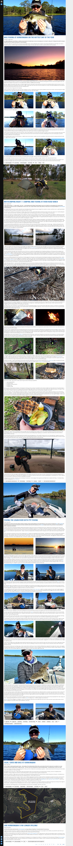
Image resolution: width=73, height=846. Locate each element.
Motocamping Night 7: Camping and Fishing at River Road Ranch (31, 201)
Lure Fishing (30, 162)
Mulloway (48, 721)
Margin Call (21, 334)
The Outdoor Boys (50, 360)
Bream (39, 721)
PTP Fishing (61, 523)
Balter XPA (9, 253)
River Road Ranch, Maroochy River (11, 481)
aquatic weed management (32, 833)
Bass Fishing (17, 162)
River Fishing (29, 481)
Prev (36, 844)
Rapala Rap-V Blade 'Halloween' (54, 779)
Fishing (40, 162)
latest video (38, 589)
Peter (57, 523)
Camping (35, 481)
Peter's (34, 589)
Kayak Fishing (23, 786)
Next (63, 844)
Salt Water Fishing (32, 721)
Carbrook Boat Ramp (17, 723)
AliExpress (12, 259)
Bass (36, 162)
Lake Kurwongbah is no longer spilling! (20, 825)
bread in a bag (41, 361)
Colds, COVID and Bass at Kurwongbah (19, 762)
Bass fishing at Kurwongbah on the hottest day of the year (29, 37)
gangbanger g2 (43, 779)
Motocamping (22, 481)
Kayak (46, 786)
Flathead (43, 721)
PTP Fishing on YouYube (9, 723)
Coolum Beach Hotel (8, 254)
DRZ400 (39, 481)
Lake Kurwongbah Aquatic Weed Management (36, 841)
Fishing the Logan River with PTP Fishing (21, 520)
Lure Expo (42, 524)
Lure (43, 162)
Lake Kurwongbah (8, 162)
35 (60, 844)
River (53, 721)
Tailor (56, 721)
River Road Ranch (62, 206)
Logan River (7, 721)
